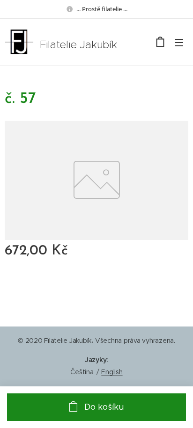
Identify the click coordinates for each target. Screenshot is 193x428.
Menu (179, 42)
